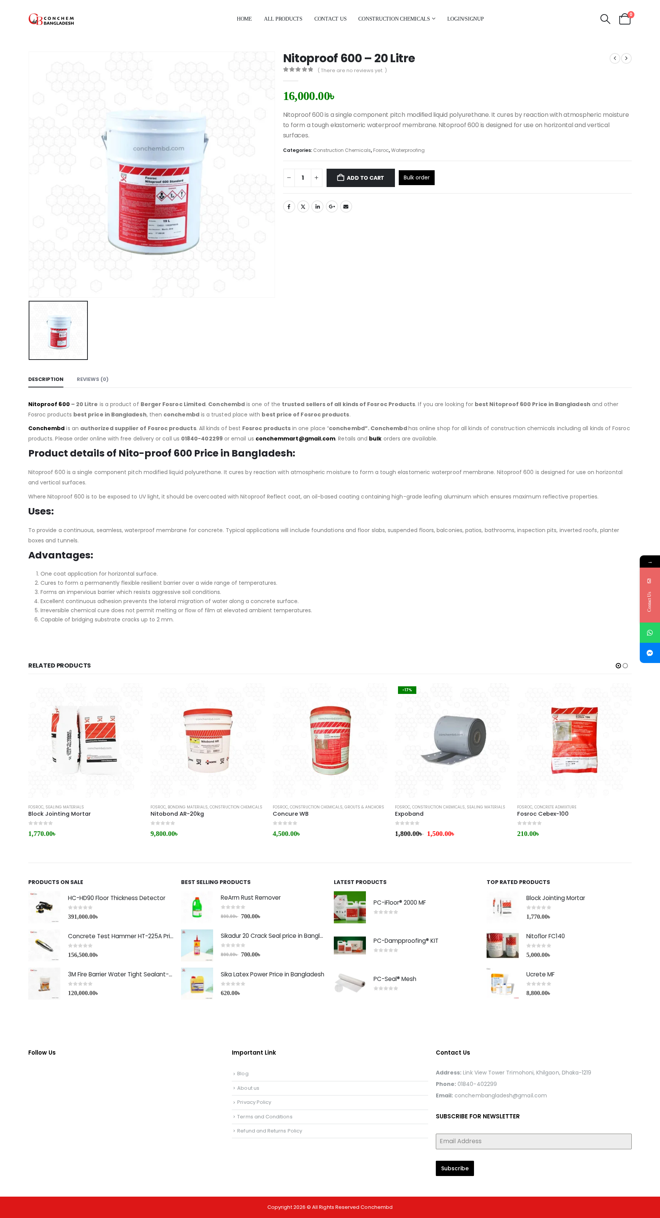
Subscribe (455, 1168)
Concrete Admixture (555, 807)
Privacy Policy (254, 1102)
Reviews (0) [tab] (92, 379)
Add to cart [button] (130, 696)
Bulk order (417, 177)
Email (346, 206)
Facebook (289, 206)
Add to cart (365, 178)
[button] (605, 19)
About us (248, 1088)
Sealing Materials (64, 807)
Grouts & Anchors (364, 807)
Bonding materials (188, 807)
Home (244, 19)
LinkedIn (317, 206)
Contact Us (330, 19)
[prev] (615, 58)
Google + (332, 206)
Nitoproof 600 (49, 404)
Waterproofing (408, 150)
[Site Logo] (66, 19)
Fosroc (381, 150)
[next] (626, 58)
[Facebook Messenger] (650, 653)
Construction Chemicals (394, 19)
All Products (283, 19)
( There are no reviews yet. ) (352, 70)
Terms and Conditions (264, 1116)
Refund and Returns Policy (269, 1130)
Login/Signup (465, 19)
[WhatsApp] (650, 633)
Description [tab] (45, 379)
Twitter (303, 206)
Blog (242, 1073)
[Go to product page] (85, 740)
